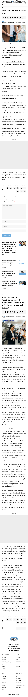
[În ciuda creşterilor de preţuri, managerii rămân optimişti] (22, 262)
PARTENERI (19, 673)
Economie (21, 263)
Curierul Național (11, 22)
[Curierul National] (14, 1)
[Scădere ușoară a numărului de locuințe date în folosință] (22, 272)
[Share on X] (8, 17)
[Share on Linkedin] (15, 17)
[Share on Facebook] (5, 17)
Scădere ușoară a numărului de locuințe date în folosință (8, 273)
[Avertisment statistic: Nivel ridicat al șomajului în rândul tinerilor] (22, 283)
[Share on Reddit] (21, 188)
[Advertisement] (14, 155)
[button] (3, 4)
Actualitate (22, 274)
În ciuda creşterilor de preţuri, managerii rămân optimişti (9, 263)
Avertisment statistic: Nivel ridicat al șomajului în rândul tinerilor (10, 284)
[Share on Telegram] (24, 188)
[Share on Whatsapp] (13, 17)
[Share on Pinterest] (10, 17)
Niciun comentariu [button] (22, 628)
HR (2, 7)
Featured (21, 284)
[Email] (17, 17)
